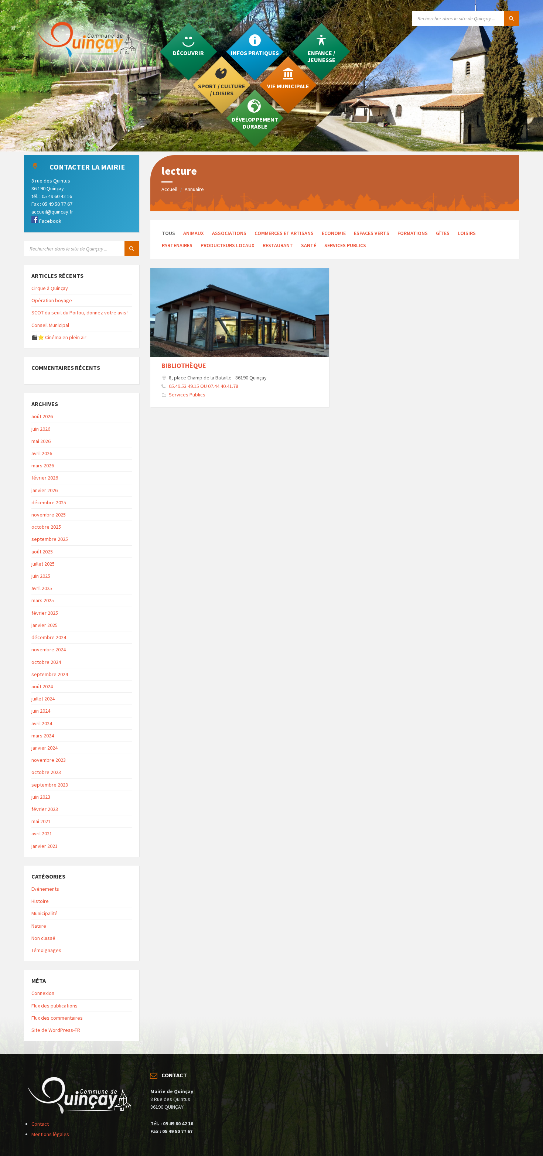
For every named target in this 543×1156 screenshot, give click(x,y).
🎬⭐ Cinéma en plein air (58, 337)
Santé (308, 245)
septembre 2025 (49, 539)
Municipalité (44, 913)
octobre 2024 (46, 662)
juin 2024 (40, 710)
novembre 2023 (48, 760)
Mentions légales (50, 1134)
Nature (38, 926)
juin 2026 (40, 429)
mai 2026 (41, 441)
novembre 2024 (48, 649)
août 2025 (42, 551)
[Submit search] (511, 18)
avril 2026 (41, 453)
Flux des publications (54, 1005)
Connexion (42, 993)
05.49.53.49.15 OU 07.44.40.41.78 (203, 386)
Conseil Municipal (50, 325)
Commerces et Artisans (284, 233)
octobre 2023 (46, 772)
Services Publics (345, 245)
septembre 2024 (49, 674)
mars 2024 (42, 735)
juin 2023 (40, 797)
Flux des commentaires (57, 1018)
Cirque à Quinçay (49, 288)
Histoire (40, 901)
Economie (334, 233)
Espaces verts (371, 233)
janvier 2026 (44, 490)
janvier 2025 (44, 625)
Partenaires (177, 245)
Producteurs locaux (228, 245)
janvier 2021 (44, 846)
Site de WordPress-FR (55, 1030)
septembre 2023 (49, 784)
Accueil (169, 189)
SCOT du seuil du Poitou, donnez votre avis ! (80, 312)
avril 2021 (41, 833)
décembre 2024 (48, 637)
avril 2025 (41, 588)
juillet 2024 (43, 698)
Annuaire (194, 189)
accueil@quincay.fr (52, 211)
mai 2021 (41, 821)
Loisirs (467, 233)
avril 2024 (41, 723)
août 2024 (42, 686)
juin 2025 (40, 576)
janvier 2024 (44, 747)
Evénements (45, 889)
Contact (40, 1124)
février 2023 (44, 809)
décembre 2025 (48, 502)
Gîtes (443, 233)
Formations (412, 233)
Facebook (49, 221)
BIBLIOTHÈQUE (183, 365)
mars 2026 (42, 465)
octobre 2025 (46, 527)
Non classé (43, 938)
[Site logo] (90, 72)
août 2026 (42, 416)
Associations (229, 233)
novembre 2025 (48, 514)
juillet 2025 (43, 563)
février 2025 (44, 613)
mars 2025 (42, 600)
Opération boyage (51, 300)
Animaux (193, 233)
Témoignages (46, 950)
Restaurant (278, 245)
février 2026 (44, 477)
